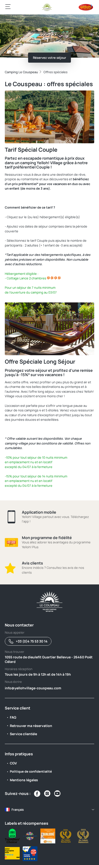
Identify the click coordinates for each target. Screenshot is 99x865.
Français (18, 809)
